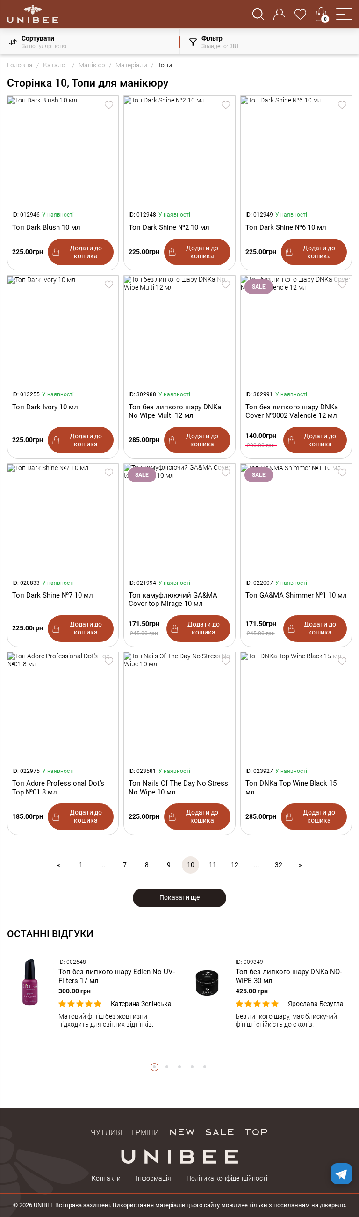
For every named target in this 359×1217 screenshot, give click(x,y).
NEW (181, 1131)
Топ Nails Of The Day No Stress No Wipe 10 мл (178, 787)
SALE (219, 1131)
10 (190, 864)
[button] (344, 14)
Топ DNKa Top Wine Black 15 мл (291, 787)
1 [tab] (154, 1067)
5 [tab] (205, 1067)
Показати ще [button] (179, 897)
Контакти (106, 1178)
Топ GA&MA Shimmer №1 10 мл (296, 595)
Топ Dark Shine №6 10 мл (285, 227)
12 (234, 864)
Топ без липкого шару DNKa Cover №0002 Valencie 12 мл (291, 411)
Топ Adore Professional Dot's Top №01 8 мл (58, 787)
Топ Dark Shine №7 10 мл (52, 595)
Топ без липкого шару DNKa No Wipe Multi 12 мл (175, 411)
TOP (256, 1131)
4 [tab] (192, 1067)
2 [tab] (167, 1067)
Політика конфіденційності (227, 1178)
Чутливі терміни (125, 1131)
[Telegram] (341, 1173)
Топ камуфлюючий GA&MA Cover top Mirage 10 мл (173, 599)
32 (278, 864)
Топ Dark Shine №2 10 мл (169, 227)
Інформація (153, 1178)
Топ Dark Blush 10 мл (46, 227)
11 (212, 864)
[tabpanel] (91, 993)
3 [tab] (180, 1067)
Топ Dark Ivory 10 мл (45, 407)
